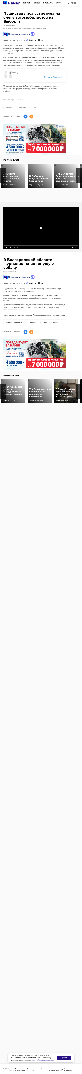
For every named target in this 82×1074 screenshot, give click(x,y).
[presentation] (3, 175)
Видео (37, 3)
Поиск (74, 3)
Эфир (58, 3)
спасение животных (50, 323)
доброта (33, 323)
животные (23, 107)
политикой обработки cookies (42, 1060)
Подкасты (48, 3)
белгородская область (14, 323)
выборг (9, 107)
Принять (64, 1058)
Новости (26, 3)
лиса (35, 107)
